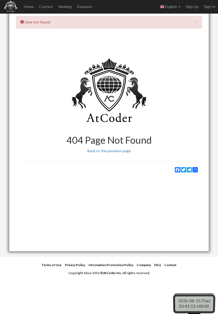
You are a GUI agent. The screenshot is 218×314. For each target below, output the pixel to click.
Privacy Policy (75, 265)
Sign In (209, 6)
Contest (46, 6)
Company (144, 265)
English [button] (171, 6)
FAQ (157, 265)
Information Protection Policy (111, 265)
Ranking (65, 6)
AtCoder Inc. (112, 273)
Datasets (85, 6)
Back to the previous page (109, 150)
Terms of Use (51, 265)
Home (29, 6)
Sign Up (192, 6)
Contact (170, 265)
